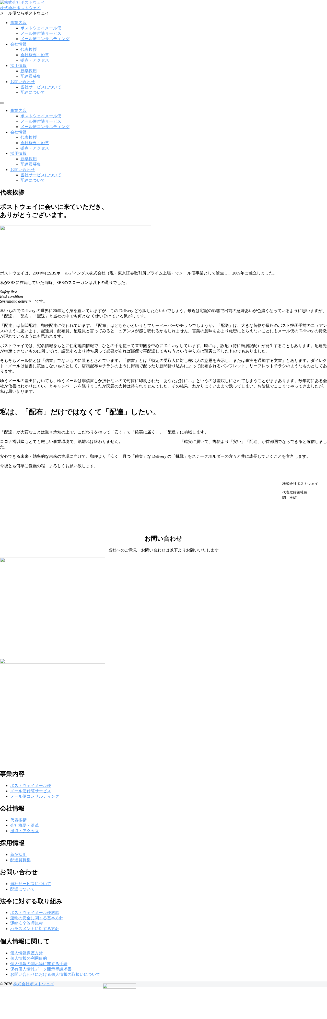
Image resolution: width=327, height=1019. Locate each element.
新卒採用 (28, 71)
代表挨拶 (28, 49)
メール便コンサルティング (44, 39)
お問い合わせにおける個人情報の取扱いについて (55, 974)
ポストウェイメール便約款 (34, 912)
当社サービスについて (40, 87)
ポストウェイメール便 (40, 28)
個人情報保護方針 (26, 953)
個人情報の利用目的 (28, 958)
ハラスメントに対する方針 (34, 928)
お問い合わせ (22, 81)
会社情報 (18, 44)
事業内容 (18, 22)
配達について (32, 92)
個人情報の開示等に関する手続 (38, 963)
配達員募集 (30, 76)
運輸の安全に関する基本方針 (36, 918)
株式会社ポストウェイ (20, 8)
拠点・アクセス (34, 60)
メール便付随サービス (40, 33)
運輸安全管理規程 (26, 923)
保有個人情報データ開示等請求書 (41, 969)
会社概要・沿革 (34, 55)
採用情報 (18, 65)
